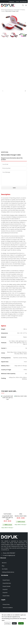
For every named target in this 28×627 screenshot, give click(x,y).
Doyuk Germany (7, 583)
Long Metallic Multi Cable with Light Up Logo (7, 517)
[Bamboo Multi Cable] (20, 454)
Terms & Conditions (8, 607)
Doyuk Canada (6, 586)
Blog (3, 566)
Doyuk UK (5, 592)
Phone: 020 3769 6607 (9, 553)
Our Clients (4, 569)
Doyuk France (6, 580)
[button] (2, 22)
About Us (4, 562)
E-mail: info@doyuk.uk (9, 555)
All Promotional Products (7, 9)
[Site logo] (8, 5)
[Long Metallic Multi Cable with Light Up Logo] (7, 454)
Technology (16, 9)
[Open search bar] (23, 5)
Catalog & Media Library (8, 572)
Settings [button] (7, 623)
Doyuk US (5, 589)
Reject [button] (14, 623)
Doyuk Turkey (6, 595)
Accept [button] (21, 623)
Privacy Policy (6, 604)
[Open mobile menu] (26, 5)
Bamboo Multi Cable (20, 516)
